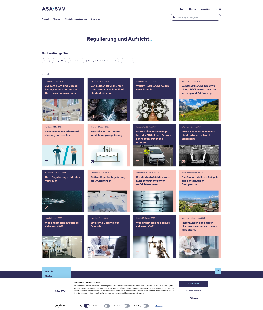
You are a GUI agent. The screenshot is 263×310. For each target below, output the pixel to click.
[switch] (107, 306)
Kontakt (49, 271)
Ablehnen (194, 298)
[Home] (57, 9)
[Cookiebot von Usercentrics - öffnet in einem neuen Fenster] (60, 306)
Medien (192, 9)
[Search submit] (174, 17)
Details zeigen (157, 306)
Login (182, 9)
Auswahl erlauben (193, 291)
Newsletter (205, 9)
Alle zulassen (193, 284)
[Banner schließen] (213, 281)
